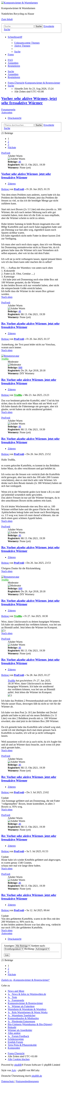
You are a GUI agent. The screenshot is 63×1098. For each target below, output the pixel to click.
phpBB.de (37, 1075)
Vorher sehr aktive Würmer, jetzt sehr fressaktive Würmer (29, 100)
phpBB (18, 1064)
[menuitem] (27, 42)
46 (19, 161)
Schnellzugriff (15, 37)
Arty (13, 1070)
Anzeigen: (9, 945)
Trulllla (5, 358)
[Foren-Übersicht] (19, 2)
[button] (12, 147)
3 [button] (8, 144)
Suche (11, 71)
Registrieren (14, 77)
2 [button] (8, 141)
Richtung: (29, 948)
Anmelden (13, 74)
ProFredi (5, 153)
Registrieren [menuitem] (14, 65)
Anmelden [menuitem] (13, 63)
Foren (11, 54)
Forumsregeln (8, 109)
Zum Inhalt (7, 19)
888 (20, 367)
